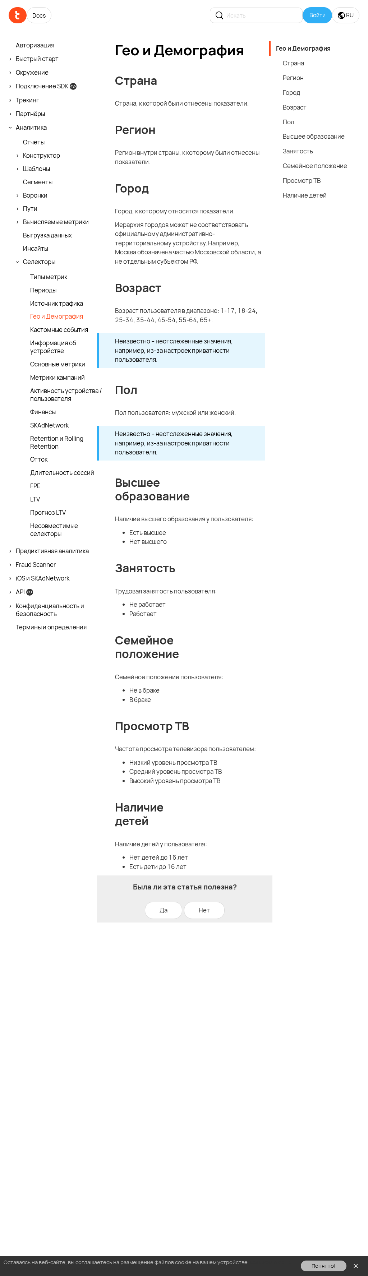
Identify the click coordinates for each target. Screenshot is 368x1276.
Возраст (295, 107)
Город (291, 92)
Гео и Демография (303, 48)
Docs (39, 15)
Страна (293, 63)
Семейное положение (315, 166)
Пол (288, 122)
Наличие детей (305, 195)
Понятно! (324, 1266)
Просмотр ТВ (302, 180)
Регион (293, 78)
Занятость (298, 151)
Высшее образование (314, 136)
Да (163, 910)
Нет (204, 910)
